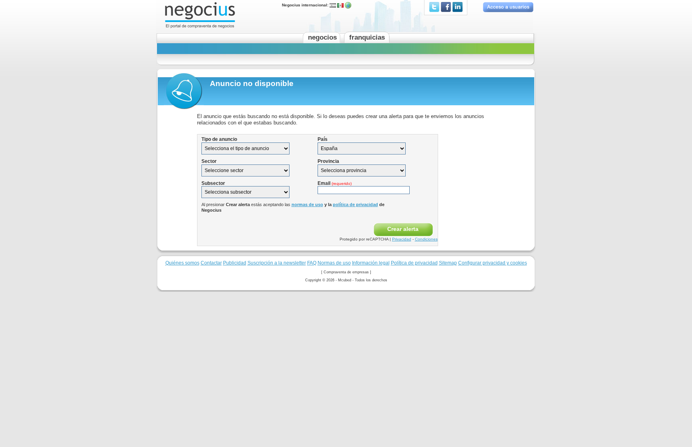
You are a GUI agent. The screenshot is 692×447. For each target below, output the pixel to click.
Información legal (371, 262)
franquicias (367, 37)
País (323, 139)
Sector (209, 161)
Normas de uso (334, 262)
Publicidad (234, 262)
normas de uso (307, 204)
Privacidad (401, 239)
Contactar (211, 262)
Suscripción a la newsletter (276, 262)
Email (335, 183)
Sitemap (448, 262)
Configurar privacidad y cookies (492, 262)
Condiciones (426, 239)
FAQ (311, 262)
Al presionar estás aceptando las (292, 207)
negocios (322, 37)
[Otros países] (348, 5)
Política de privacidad (414, 262)
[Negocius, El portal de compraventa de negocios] (200, 15)
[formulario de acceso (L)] (508, 7)
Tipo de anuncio (219, 139)
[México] (340, 5)
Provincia (328, 161)
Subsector (213, 183)
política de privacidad (355, 204)
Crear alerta (402, 229)
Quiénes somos (182, 262)
